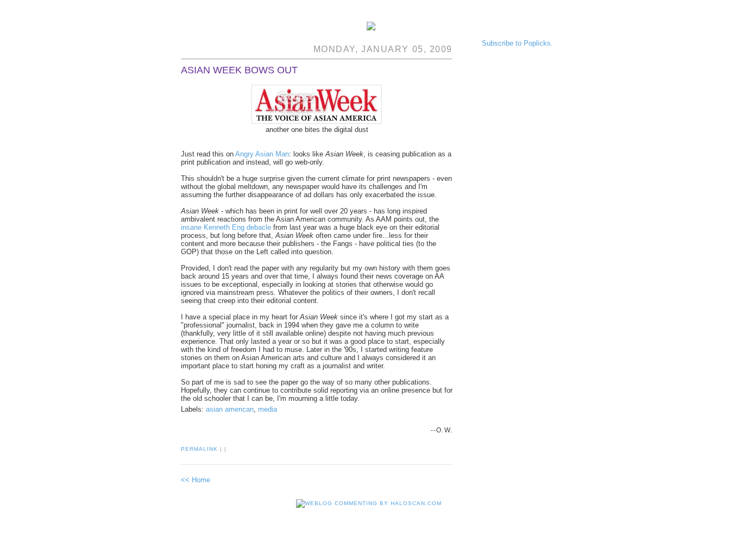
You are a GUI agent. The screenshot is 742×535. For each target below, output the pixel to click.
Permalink (199, 449)
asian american (230, 409)
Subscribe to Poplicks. (517, 43)
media (267, 409)
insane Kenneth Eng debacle (226, 227)
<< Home (195, 480)
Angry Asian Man (262, 154)
